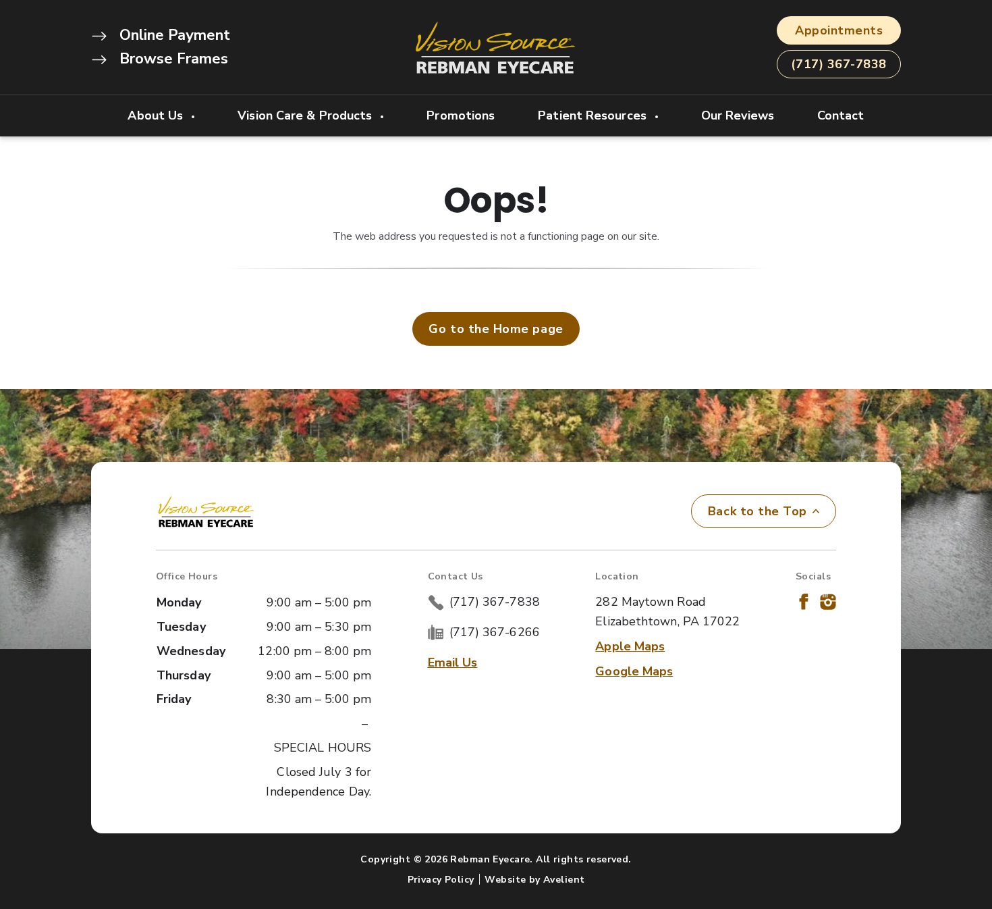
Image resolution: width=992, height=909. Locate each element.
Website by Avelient (534, 879)
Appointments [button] (839, 30)
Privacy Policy (441, 879)
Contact (840, 115)
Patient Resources (594, 115)
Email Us (453, 662)
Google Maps (634, 671)
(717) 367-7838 (494, 602)
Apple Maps (630, 646)
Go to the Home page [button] (496, 329)
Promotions (460, 115)
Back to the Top (757, 511)
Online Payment (172, 35)
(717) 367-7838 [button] (839, 64)
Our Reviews (737, 115)
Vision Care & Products (306, 115)
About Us (157, 115)
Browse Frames (171, 59)
